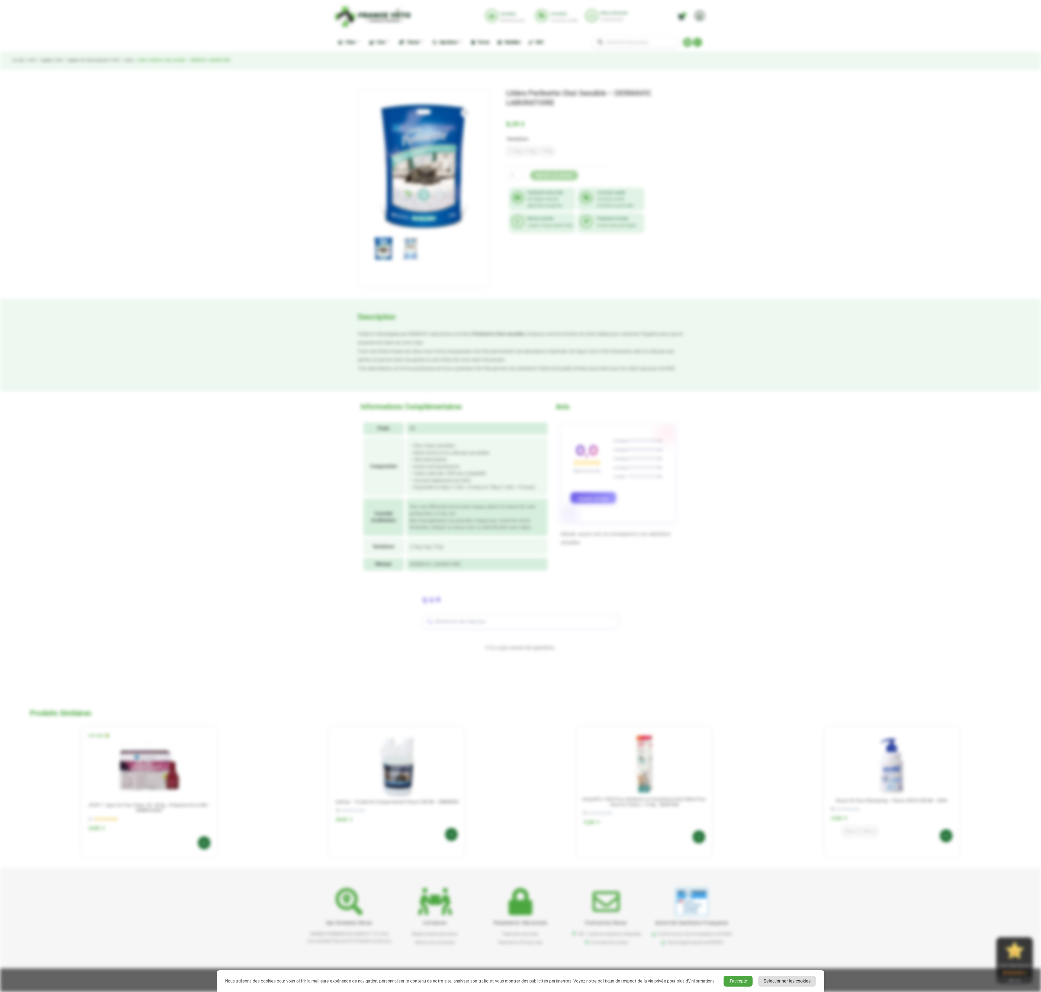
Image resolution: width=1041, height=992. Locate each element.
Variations (517, 139)
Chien (349, 42)
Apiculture (448, 42)
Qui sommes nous (349, 923)
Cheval (412, 42)
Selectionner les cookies (787, 981)
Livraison (435, 923)
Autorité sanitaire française (691, 923)
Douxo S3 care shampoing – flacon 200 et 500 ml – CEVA (891, 800)
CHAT (32, 60)
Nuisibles (511, 42)
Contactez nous (606, 923)
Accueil (18, 60)
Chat (380, 42)
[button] (466, 113)
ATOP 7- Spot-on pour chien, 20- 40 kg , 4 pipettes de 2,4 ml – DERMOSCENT (149, 808)
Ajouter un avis (593, 498)
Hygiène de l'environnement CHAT (93, 60)
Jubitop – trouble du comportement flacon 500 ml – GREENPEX (397, 801)
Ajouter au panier (554, 175)
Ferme (482, 42)
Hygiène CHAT (52, 60)
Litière (128, 60)
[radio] (515, 151)
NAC (539, 42)
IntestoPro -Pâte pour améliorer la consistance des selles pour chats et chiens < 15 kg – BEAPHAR (644, 802)
